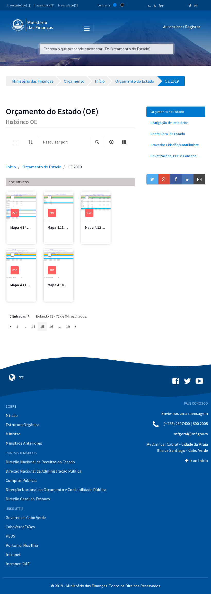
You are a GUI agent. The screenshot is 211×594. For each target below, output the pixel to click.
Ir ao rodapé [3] (68, 5)
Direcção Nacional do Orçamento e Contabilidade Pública (56, 489)
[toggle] (23, 142)
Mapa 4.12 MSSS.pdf (101, 227)
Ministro (13, 433)
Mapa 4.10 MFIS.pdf (63, 285)
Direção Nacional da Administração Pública (43, 471)
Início (11, 166)
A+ (161, 5)
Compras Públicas (21, 480)
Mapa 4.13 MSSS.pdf (64, 227)
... (25, 326)
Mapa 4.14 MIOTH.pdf (27, 227)
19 (68, 326)
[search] (97, 142)
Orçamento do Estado (41, 166)
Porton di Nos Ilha (22, 545)
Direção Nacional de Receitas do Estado (40, 461)
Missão (12, 415)
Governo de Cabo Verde (26, 517)
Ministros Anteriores (24, 443)
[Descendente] (32, 142)
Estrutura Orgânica (22, 424)
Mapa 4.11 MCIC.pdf (25, 285)
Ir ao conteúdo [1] (18, 5)
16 (51, 326)
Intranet (13, 554)
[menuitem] (175, 112)
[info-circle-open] (111, 142)
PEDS (10, 536)
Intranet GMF (17, 563)
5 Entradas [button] (18, 316)
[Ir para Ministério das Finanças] (33, 24)
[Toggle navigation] (61, 28)
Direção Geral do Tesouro (28, 498)
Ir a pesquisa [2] (44, 5)
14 (33, 326)
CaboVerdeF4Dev (20, 526)
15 (42, 326)
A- (149, 6)
